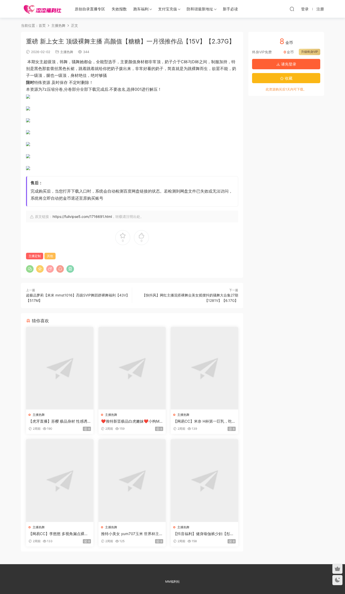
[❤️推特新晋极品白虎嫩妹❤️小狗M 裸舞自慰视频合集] (132, 368)
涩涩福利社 (42, 9)
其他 (50, 256)
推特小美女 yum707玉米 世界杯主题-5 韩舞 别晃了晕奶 (130, 533)
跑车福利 (141, 9)
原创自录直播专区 (90, 9)
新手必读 (230, 9)
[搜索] (291, 9)
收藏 (288, 78)
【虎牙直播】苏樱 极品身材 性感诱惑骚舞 (58, 421)
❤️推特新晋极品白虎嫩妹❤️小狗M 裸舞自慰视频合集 (130, 421)
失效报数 (119, 9)
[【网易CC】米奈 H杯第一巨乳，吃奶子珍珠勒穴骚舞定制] (204, 368)
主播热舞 (66, 52)
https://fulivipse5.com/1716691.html (82, 216)
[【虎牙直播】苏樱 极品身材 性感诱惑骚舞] (59, 368)
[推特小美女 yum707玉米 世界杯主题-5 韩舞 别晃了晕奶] (132, 480)
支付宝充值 (167, 9)
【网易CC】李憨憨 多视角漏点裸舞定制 (58, 533)
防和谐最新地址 (200, 9)
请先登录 (288, 64)
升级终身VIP (309, 52)
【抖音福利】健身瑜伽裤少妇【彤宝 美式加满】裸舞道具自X (203, 533)
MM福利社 (172, 581)
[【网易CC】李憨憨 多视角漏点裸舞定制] (59, 480)
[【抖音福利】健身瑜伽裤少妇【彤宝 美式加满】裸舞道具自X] (204, 480)
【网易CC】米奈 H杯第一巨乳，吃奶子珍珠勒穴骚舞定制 (202, 421)
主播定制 (35, 256)
